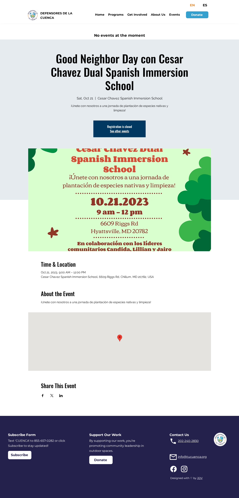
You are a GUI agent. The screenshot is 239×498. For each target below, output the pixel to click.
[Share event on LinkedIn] (61, 395)
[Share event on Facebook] (42, 395)
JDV (200, 478)
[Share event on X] (52, 395)
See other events (119, 131)
